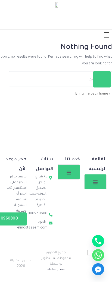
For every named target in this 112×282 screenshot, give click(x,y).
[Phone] (98, 241)
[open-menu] (95, 181)
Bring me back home (91, 94)
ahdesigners (56, 270)
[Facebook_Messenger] (98, 269)
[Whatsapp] (98, 255)
